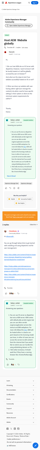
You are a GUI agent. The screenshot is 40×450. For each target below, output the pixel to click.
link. (25, 147)
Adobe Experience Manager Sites (11, 9)
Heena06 (11, 52)
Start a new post (17, 217)
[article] (20, 262)
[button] (10, 48)
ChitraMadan (13, 231)
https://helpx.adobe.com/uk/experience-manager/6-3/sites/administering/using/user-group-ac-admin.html (19, 268)
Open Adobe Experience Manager (20, 25)
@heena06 (9, 236)
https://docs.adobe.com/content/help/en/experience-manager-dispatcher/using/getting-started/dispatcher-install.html (20, 257)
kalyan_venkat (15, 120)
